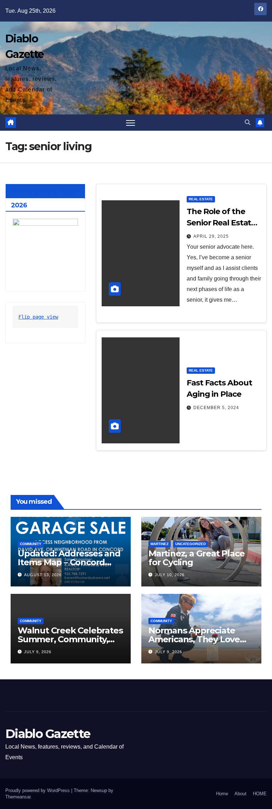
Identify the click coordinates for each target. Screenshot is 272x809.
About (240, 793)
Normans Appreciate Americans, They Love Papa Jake (194, 639)
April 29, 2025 (211, 236)
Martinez (160, 544)
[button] (247, 122)
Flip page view (38, 317)
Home (222, 793)
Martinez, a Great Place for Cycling (196, 557)
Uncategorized (190, 544)
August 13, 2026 (43, 575)
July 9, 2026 (37, 652)
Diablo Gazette (47, 733)
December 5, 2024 (216, 407)
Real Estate (201, 199)
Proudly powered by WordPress (38, 790)
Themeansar (17, 796)
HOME (260, 793)
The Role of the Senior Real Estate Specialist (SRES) (221, 223)
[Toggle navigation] (130, 122)
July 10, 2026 (170, 575)
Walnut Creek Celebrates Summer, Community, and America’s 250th (70, 639)
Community (30, 544)
